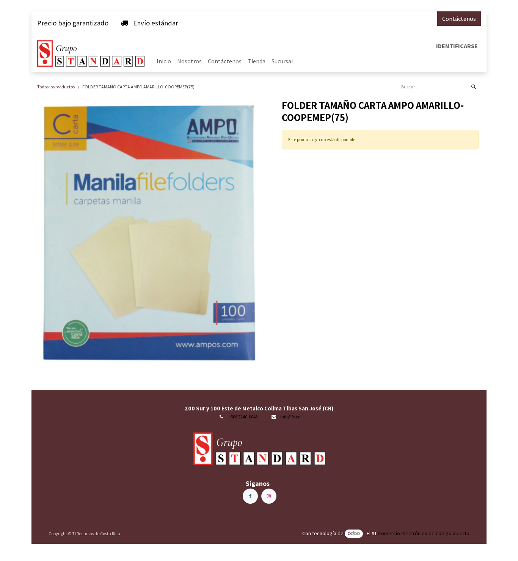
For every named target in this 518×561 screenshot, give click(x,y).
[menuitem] (164, 61)
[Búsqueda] (473, 87)
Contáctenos (459, 18)
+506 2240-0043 (243, 417)
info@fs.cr (290, 417)
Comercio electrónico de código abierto (423, 533)
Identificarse (457, 46)
